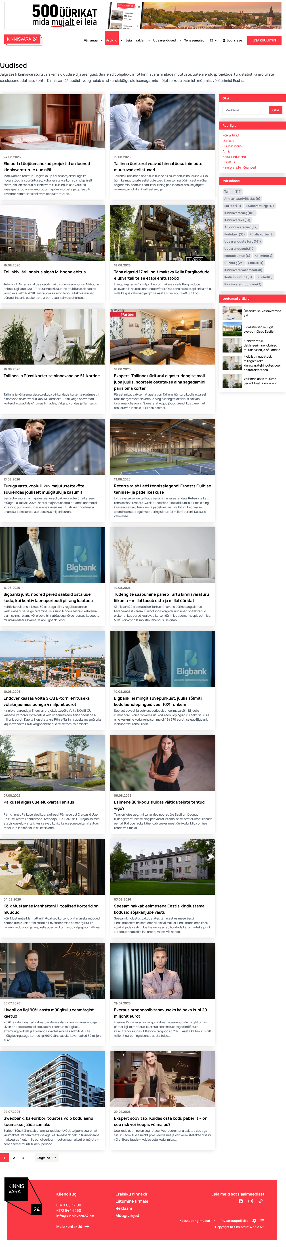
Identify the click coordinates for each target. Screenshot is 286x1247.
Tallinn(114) (233, 191)
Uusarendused (164, 40)
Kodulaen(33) (234, 234)
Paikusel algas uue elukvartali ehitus (39, 802)
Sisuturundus (232, 146)
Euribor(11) (232, 206)
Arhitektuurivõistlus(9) (242, 198)
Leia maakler (135, 40)
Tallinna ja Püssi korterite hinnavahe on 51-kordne (52, 375)
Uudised (228, 140)
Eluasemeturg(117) (260, 206)
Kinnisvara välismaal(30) (243, 270)
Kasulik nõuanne (234, 157)
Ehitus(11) (255, 263)
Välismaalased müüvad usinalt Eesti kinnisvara (260, 381)
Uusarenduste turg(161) (242, 241)
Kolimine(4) (263, 256)
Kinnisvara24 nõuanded (239, 167)
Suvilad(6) (265, 277)
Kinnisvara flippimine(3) (242, 284)
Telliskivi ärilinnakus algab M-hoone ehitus (45, 271)
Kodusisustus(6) (237, 256)
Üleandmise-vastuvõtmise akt (262, 313)
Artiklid (111, 40)
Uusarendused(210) (239, 248)
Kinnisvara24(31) (237, 220)
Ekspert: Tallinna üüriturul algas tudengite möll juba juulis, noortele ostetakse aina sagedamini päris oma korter (159, 382)
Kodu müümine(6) (238, 277)
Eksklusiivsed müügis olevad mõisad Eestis (258, 329)
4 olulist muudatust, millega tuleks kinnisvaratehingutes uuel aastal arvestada (262, 363)
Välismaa (91, 40)
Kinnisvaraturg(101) (239, 213)
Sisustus (229, 162)
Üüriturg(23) (234, 263)
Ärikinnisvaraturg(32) (241, 227)
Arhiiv (226, 151)
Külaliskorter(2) (261, 234)
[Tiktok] (261, 1201)
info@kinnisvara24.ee (75, 1215)
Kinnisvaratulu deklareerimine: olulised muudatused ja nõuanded (262, 345)
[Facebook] (241, 1201)
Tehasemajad (194, 40)
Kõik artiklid (231, 135)
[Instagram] (251, 1201)
